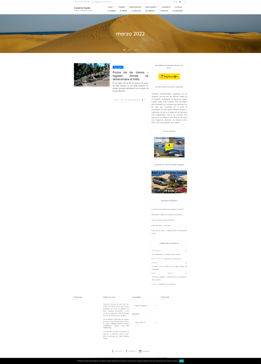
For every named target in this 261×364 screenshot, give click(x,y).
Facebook (174, 2)
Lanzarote (166, 7)
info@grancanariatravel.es (102, 2)
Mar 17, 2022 (119, 100)
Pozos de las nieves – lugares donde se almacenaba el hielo (130, 76)
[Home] (124, 50)
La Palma (178, 7)
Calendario (149, 11)
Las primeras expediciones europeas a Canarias (167, 209)
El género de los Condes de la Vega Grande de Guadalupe (169, 267)
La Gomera (111, 11)
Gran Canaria (150, 7)
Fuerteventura (135, 7)
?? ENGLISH (164, 11)
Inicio (110, 7)
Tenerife (121, 7)
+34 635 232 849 (83, 2)
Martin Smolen (133, 100)
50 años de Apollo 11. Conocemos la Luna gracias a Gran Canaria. (169, 278)
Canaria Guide (82, 7)
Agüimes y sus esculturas (172, 259)
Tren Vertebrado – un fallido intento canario (166, 254)
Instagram (180, 2)
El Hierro (123, 11)
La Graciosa (136, 11)
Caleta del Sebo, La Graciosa (161, 225)
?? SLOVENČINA (177, 11)
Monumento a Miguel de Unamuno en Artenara (166, 214)
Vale (181, 361)
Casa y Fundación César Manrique (162, 220)
